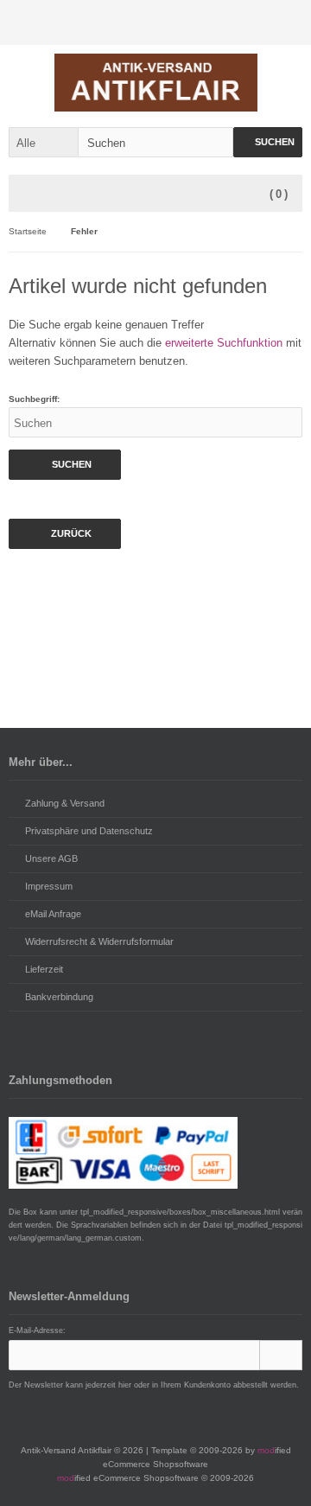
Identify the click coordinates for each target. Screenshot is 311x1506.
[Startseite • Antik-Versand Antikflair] (155, 83)
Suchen (268, 142)
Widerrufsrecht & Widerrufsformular (99, 941)
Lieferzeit (44, 969)
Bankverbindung (59, 997)
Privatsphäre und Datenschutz (89, 831)
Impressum (49, 886)
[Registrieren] (284, 23)
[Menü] (28, 194)
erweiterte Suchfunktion (223, 342)
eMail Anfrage (53, 914)
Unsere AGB (51, 858)
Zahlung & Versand (65, 803)
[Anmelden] (247, 23)
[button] (43, 142)
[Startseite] (211, 23)
